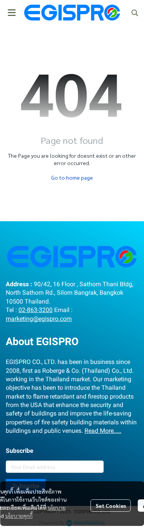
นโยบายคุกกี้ (19, 515)
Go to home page (72, 177)
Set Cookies (111, 505)
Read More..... (102, 430)
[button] (134, 12)
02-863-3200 (35, 310)
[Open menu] (11, 12)
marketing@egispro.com (39, 318)
